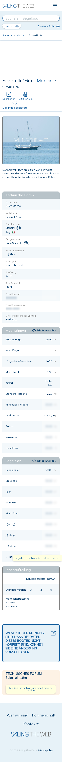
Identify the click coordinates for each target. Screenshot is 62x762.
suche (10, 26)
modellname (11, 213)
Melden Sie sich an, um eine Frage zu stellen (30, 689)
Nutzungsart (11, 261)
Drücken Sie (26, 98)
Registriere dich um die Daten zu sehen (37, 558)
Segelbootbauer (13, 224)
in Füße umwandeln (46, 330)
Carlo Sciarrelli (14, 243)
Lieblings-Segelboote (15, 107)
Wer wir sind (17, 715)
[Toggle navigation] (55, 5)
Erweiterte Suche (46, 26)
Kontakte (31, 723)
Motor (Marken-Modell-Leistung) (21, 315)
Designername (13, 239)
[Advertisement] (31, 60)
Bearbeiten (8, 98)
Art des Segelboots (15, 250)
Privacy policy (45, 750)
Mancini (20, 35)
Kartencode (11, 202)
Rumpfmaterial (13, 283)
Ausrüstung (11, 272)
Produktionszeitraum (15, 305)
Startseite (7, 35)
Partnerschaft (43, 715)
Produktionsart (13, 294)
